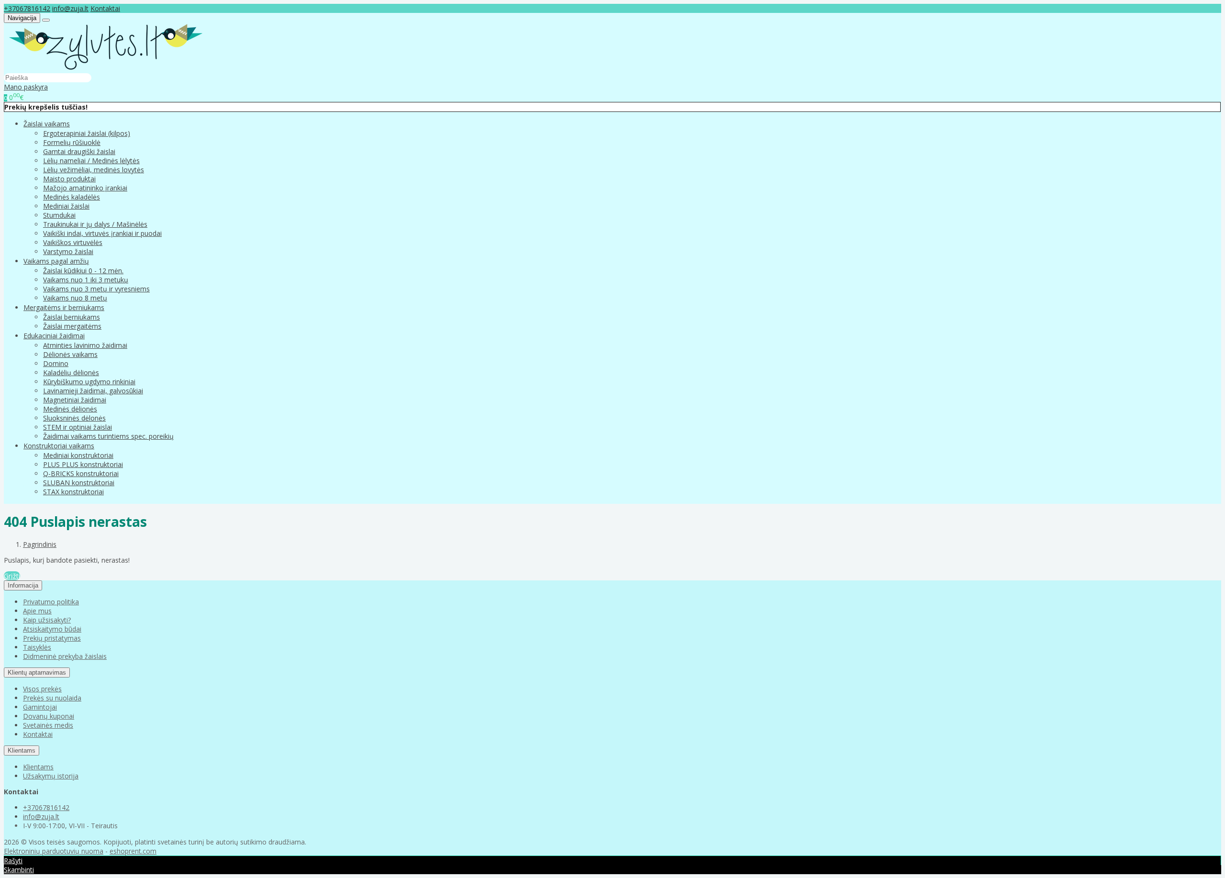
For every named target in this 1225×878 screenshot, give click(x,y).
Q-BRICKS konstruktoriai (81, 473)
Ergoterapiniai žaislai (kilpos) (86, 133)
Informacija (23, 585)
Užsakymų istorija (50, 775)
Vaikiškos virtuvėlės (72, 242)
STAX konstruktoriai (73, 491)
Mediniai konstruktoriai (78, 455)
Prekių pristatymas (52, 638)
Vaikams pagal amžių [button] (56, 261)
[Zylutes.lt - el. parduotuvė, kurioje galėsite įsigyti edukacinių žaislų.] (105, 68)
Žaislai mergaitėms (72, 326)
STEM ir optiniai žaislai (77, 427)
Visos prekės (42, 688)
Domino (55, 363)
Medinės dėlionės (70, 408)
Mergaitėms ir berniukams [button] (63, 307)
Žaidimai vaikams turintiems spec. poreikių (108, 436)
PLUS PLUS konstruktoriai (83, 464)
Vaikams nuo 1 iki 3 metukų (85, 279)
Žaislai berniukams (71, 317)
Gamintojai (40, 706)
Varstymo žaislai (68, 251)
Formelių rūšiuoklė (71, 142)
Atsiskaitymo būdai (52, 628)
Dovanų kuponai (48, 716)
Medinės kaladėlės (71, 196)
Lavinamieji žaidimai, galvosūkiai (93, 390)
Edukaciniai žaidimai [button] (54, 335)
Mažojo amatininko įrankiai (85, 187)
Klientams (21, 750)
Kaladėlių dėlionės (71, 372)
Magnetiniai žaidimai (74, 399)
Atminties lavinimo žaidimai (85, 345)
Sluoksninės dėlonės (74, 417)
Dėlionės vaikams (70, 354)
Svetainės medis (48, 725)
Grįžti (12, 575)
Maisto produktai (69, 178)
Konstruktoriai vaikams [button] (58, 445)
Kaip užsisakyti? (47, 619)
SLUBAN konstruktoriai (78, 482)
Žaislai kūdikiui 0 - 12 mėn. (83, 270)
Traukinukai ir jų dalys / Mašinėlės (95, 224)
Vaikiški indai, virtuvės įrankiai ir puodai (102, 233)
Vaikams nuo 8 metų (75, 297)
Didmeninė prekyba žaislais (65, 656)
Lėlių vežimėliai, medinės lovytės (93, 169)
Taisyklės (37, 647)
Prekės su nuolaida (52, 697)
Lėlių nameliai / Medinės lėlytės (91, 160)
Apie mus (37, 610)
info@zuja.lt (70, 8)
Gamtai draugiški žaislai (79, 151)
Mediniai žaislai (66, 206)
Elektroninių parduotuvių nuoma (53, 851)
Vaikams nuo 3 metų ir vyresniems (96, 288)
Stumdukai (59, 215)
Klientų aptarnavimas (37, 672)
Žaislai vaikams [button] (46, 123)
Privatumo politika (51, 601)
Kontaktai (105, 8)
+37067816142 (27, 8)
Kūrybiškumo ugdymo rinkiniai (89, 381)
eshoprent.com (133, 851)
